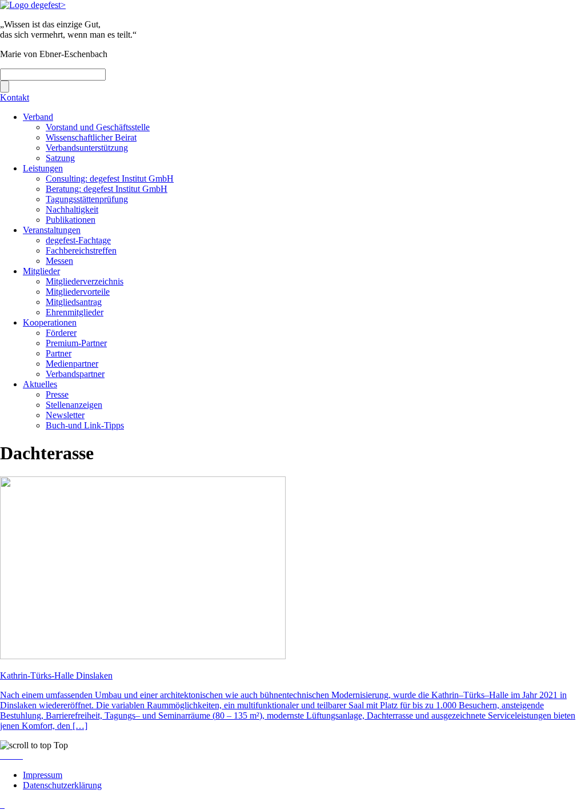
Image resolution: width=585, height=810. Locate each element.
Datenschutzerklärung (62, 785)
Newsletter (65, 415)
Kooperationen (50, 322)
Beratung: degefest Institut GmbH (106, 189)
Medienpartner (72, 363)
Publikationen (70, 219)
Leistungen (43, 168)
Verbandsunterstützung (87, 148)
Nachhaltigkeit (72, 209)
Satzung (60, 158)
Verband (38, 117)
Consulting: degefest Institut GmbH (110, 178)
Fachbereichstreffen (81, 250)
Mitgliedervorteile (78, 291)
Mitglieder (41, 271)
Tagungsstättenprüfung (87, 199)
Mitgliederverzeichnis (84, 281)
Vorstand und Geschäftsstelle (98, 127)
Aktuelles (40, 384)
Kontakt (14, 97)
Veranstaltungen (52, 230)
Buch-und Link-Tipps (85, 425)
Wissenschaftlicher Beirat (91, 137)
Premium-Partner (76, 343)
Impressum (42, 775)
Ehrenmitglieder (74, 312)
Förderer (61, 333)
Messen (59, 261)
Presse (57, 394)
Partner (58, 353)
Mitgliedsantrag (74, 302)
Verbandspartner (75, 374)
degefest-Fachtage (78, 240)
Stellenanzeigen (74, 405)
